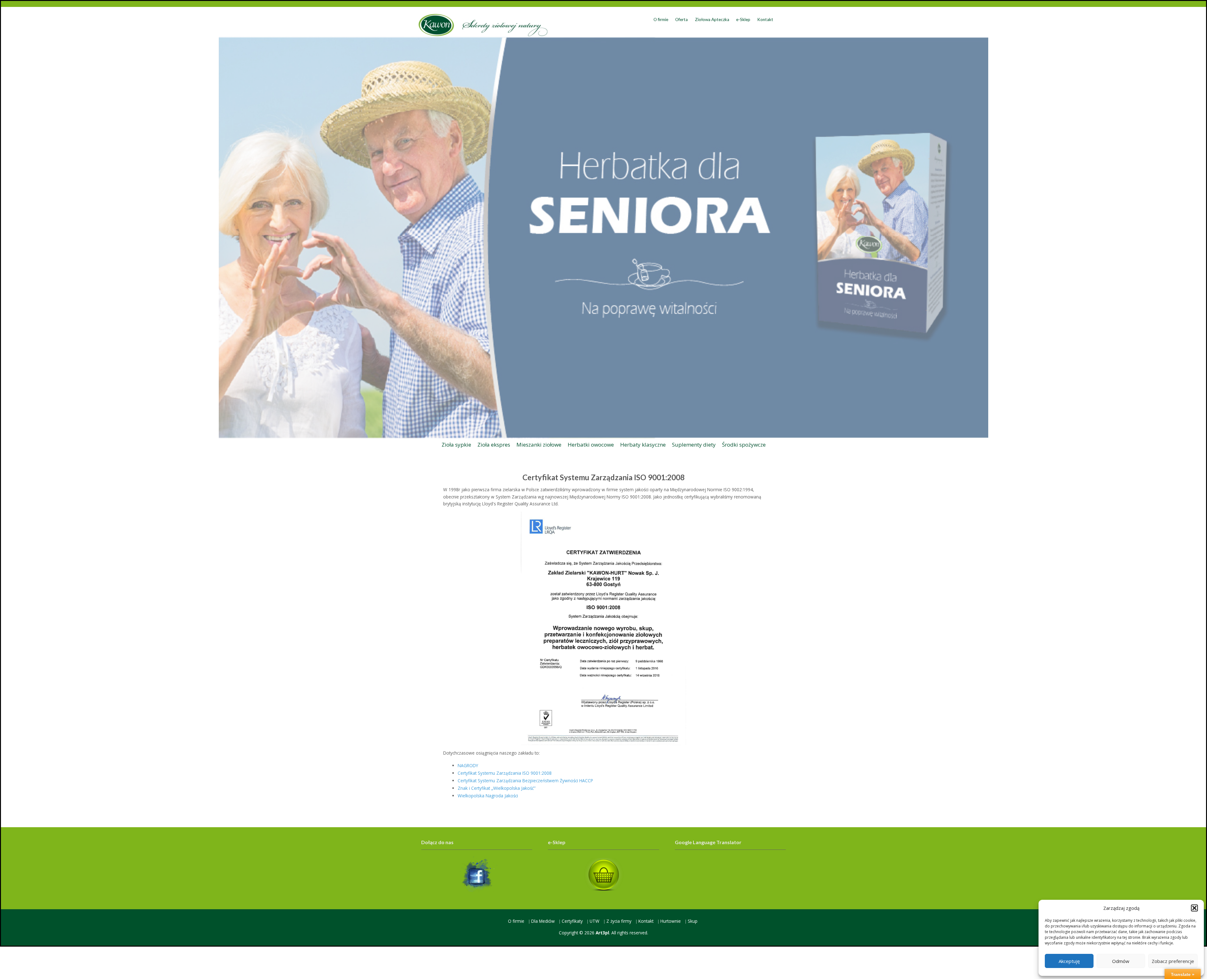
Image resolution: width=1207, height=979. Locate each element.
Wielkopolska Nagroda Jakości (488, 796)
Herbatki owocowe (591, 444)
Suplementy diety (694, 444)
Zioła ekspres (493, 444)
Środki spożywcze (744, 444)
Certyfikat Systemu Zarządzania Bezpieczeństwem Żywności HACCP (525, 781)
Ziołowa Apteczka (712, 19)
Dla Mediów (543, 921)
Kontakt (765, 19)
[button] (1194, 908)
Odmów (1120, 961)
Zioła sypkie (456, 444)
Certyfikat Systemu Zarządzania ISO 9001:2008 (505, 773)
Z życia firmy (618, 921)
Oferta (681, 19)
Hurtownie (670, 921)
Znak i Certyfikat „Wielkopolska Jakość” (497, 788)
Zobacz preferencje (1173, 961)
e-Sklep (743, 19)
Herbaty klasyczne (643, 444)
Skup (692, 921)
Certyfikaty (572, 921)
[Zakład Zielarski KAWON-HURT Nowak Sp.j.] (483, 25)
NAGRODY (468, 765)
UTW (594, 921)
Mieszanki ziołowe (538, 444)
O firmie (660, 19)
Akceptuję (1069, 961)
